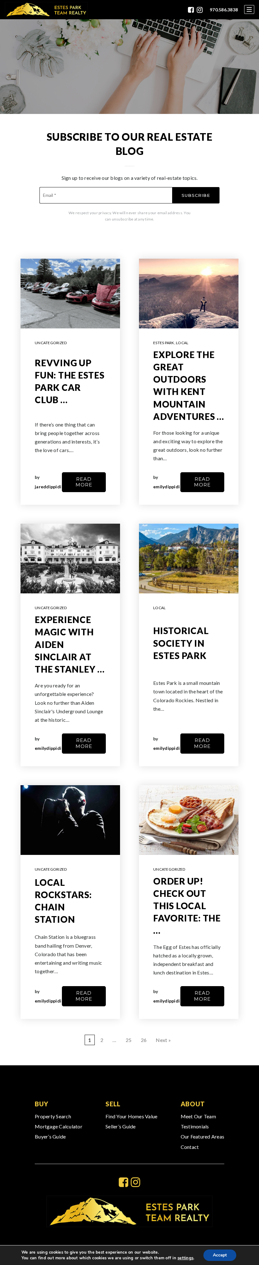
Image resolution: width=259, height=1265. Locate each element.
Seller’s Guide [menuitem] (120, 1126)
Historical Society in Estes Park (181, 643)
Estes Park (163, 342)
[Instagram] (200, 9)
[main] (129, 542)
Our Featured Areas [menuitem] (203, 1136)
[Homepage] (46, 10)
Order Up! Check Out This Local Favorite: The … (187, 906)
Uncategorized (51, 342)
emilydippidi (166, 486)
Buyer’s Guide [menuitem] (50, 1136)
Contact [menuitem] (190, 1147)
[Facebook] (191, 9)
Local (182, 342)
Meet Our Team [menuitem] (198, 1116)
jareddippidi (48, 486)
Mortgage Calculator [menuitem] (58, 1126)
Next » (163, 1040)
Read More (83, 482)
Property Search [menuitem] (53, 1116)
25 (129, 1040)
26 (144, 1040)
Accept (220, 1255)
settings (185, 1258)
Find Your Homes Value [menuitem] (131, 1116)
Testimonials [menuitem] (195, 1126)
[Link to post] (70, 293)
